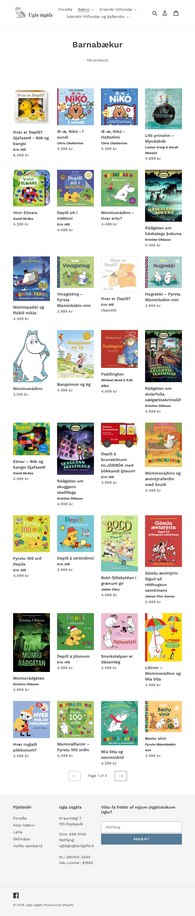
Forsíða (20, 818)
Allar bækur (24, 825)
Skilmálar (21, 839)
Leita (17, 832)
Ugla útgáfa (34, 905)
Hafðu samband (27, 846)
